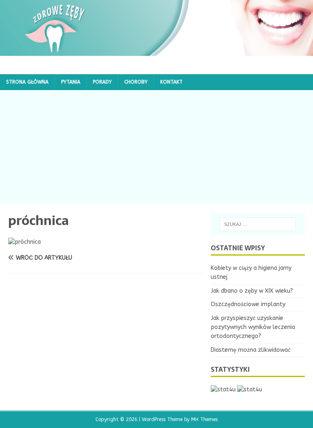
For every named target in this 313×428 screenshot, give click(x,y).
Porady (102, 82)
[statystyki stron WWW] (223, 389)
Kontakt (171, 82)
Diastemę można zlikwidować (251, 349)
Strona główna (27, 82)
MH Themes (204, 419)
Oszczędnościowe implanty (248, 304)
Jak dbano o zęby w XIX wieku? (252, 290)
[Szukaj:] (258, 224)
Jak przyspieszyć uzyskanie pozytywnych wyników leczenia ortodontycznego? (253, 327)
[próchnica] (24, 241)
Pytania (70, 82)
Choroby (136, 82)
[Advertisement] (156, 147)
